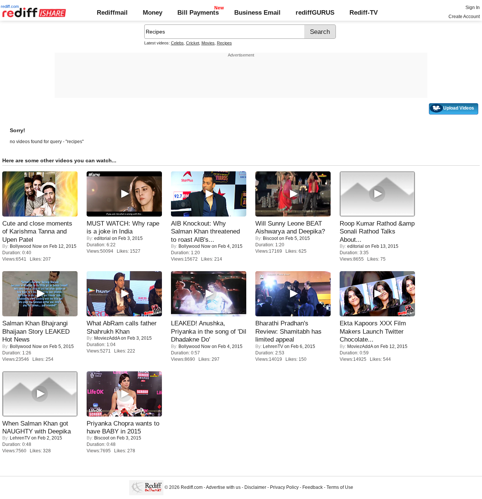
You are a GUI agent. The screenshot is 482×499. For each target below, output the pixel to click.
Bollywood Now (26, 246)
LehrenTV (273, 346)
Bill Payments (198, 12)
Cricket (192, 43)
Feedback (312, 487)
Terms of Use (339, 487)
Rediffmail (112, 12)
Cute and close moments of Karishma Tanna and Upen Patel (37, 231)
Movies (208, 43)
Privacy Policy (284, 487)
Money (152, 12)
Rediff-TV (363, 12)
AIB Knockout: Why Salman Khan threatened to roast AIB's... (205, 231)
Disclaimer (255, 487)
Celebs (177, 43)
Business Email (257, 12)
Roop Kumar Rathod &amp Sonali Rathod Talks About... (377, 231)
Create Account (464, 16)
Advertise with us (223, 487)
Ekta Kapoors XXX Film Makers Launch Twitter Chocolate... (373, 331)
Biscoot (270, 238)
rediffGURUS (315, 12)
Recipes (224, 43)
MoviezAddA (107, 338)
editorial (102, 238)
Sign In (472, 7)
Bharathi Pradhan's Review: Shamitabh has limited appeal (288, 331)
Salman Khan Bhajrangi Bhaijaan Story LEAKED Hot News (36, 331)
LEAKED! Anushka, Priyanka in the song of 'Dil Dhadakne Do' (208, 331)
